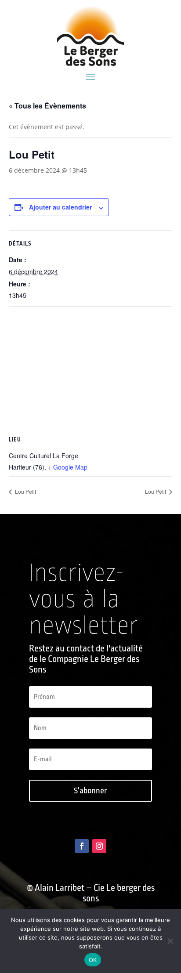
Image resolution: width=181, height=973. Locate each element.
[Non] (170, 941)
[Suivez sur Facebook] (82, 846)
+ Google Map (67, 467)
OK (93, 959)
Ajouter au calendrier (60, 207)
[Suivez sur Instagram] (99, 846)
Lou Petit (25, 491)
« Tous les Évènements (47, 106)
